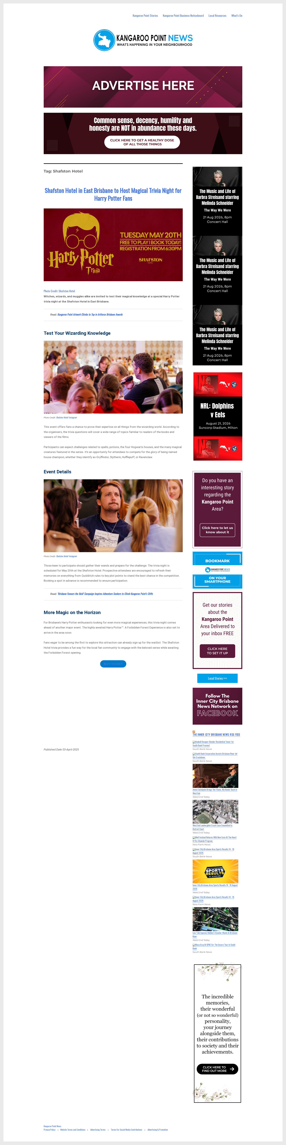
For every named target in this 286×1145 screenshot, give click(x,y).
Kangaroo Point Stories (145, 15)
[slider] (220, 458)
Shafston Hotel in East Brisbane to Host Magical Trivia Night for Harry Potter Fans (113, 194)
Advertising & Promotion (158, 1129)
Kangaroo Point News (52, 1126)
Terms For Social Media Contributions (126, 1129)
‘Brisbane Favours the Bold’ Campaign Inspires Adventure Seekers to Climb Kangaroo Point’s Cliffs (105, 594)
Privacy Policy (49, 1129)
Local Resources (217, 15)
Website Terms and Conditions (72, 1129)
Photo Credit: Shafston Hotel (59, 291)
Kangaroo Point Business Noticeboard (183, 15)
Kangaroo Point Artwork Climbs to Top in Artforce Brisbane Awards (89, 314)
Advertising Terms (97, 1129)
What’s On (236, 15)
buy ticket (113, 664)
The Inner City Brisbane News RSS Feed (216, 735)
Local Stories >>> (217, 678)
